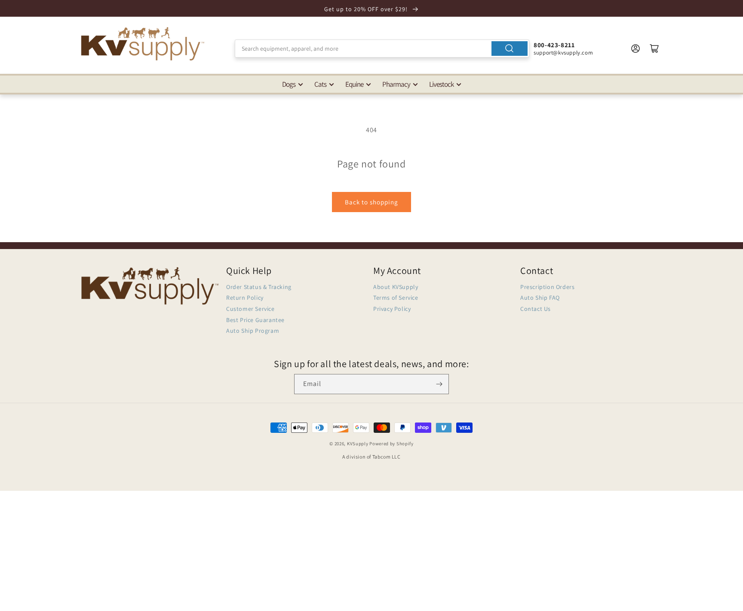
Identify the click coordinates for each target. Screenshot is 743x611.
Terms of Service (395, 297)
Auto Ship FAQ (540, 297)
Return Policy (245, 297)
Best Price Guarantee (255, 320)
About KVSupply (395, 287)
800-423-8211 (554, 45)
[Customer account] (635, 48)
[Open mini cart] (654, 48)
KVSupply (357, 444)
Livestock (441, 84)
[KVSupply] (143, 43)
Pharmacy (396, 84)
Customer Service (250, 309)
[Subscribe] (439, 384)
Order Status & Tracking (259, 287)
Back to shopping (371, 202)
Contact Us (535, 309)
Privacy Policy (392, 309)
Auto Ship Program (252, 330)
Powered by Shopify (391, 444)
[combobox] (382, 49)
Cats (320, 84)
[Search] (509, 48)
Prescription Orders (547, 287)
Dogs (288, 84)
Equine (354, 84)
